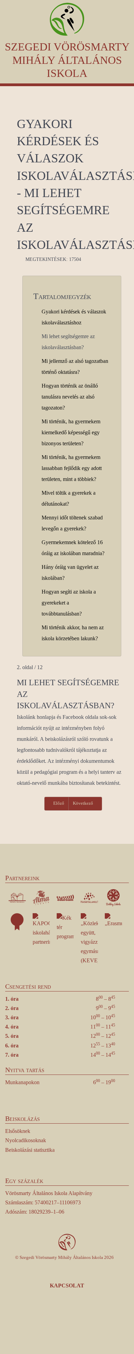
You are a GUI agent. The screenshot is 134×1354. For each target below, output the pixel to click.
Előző (58, 803)
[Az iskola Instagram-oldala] (58, 1322)
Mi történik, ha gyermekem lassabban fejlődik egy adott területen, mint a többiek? (72, 468)
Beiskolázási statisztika (30, 1150)
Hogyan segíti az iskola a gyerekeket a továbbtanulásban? (69, 603)
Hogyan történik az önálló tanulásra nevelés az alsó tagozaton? (70, 397)
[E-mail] (96, 1322)
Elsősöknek (17, 1131)
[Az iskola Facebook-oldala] (38, 1322)
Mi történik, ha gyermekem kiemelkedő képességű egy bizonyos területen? (71, 432)
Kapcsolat (67, 1285)
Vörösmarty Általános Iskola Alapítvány (48, 1193)
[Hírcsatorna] (77, 1322)
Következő (83, 803)
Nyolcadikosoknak (25, 1140)
